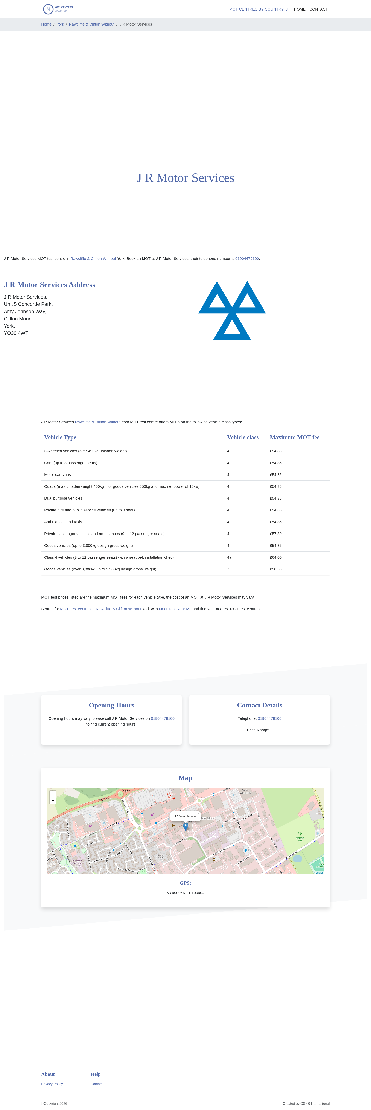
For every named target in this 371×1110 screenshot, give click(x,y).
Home (300, 9)
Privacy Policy (52, 1084)
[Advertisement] (31, 99)
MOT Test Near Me (175, 609)
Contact (318, 9)
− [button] (53, 800)
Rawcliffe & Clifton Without (91, 24)
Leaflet (319, 872)
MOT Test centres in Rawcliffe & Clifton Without (100, 609)
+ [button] (53, 794)
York (60, 24)
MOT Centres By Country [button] (256, 9)
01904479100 (247, 258)
